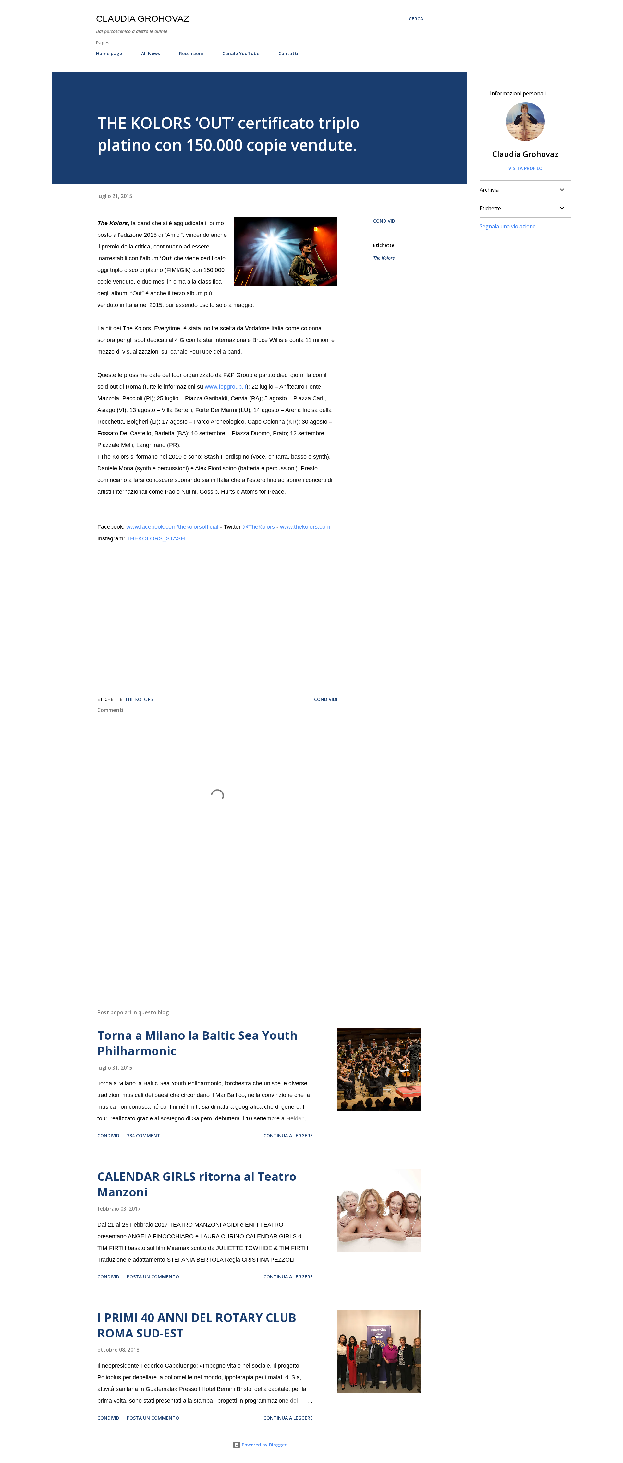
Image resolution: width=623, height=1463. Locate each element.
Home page (109, 53)
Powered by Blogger (263, 1445)
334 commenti (144, 1135)
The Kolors (384, 258)
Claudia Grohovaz (142, 19)
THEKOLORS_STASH (156, 538)
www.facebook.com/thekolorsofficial (172, 527)
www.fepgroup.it (224, 386)
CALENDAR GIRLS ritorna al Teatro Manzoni (197, 1184)
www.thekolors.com (305, 527)
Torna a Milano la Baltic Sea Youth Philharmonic (197, 1043)
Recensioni (191, 53)
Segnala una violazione (508, 226)
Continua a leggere (288, 1135)
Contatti (288, 53)
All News (150, 53)
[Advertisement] (207, 928)
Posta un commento (153, 1277)
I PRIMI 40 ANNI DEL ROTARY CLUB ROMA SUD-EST (196, 1325)
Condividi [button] (385, 221)
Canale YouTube (240, 53)
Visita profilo (525, 168)
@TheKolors (258, 527)
